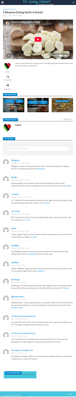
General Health (43, 102)
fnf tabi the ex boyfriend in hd (23, 316)
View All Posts (67, 119)
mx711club (15, 211)
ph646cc (14, 177)
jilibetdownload (17, 296)
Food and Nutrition (9, 9)
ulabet (13, 228)
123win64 (15, 194)
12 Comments (8, 80)
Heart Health (19, 101)
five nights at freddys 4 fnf (22, 350)
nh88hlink (15, 262)
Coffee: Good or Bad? (38, 105)
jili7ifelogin (15, 279)
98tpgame (15, 160)
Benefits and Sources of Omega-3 (62, 105)
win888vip (15, 245)
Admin (8, 72)
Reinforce (24, 395)
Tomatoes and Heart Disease (14, 105)
